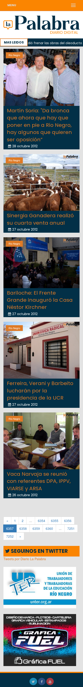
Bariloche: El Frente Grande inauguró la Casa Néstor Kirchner (40, 300)
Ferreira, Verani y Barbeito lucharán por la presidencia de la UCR (40, 390)
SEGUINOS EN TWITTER (39, 551)
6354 (41, 520)
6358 (23, 528)
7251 (71, 528)
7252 (10, 536)
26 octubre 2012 (25, 495)
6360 (49, 528)
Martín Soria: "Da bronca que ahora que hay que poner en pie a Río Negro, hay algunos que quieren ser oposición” (39, 125)
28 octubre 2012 (25, 146)
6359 (36, 528)
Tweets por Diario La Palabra (24, 559)
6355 (54, 520)
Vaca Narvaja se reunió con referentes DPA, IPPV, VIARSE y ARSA (39, 481)
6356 (67, 520)
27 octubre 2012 (25, 229)
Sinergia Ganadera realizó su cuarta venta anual (40, 219)
